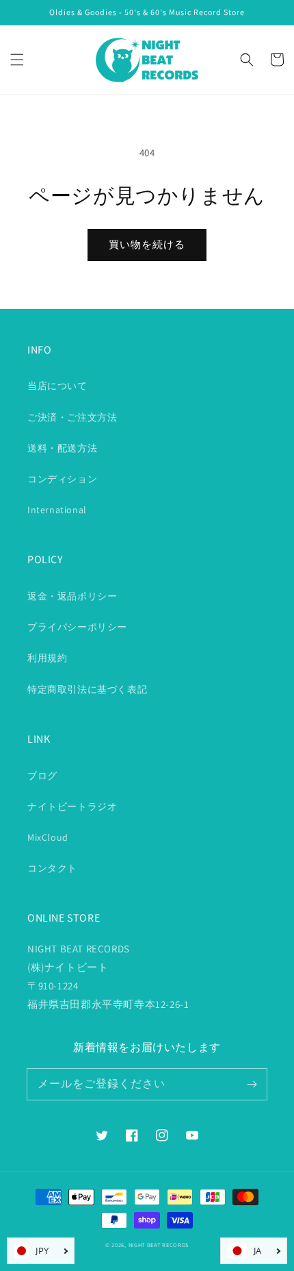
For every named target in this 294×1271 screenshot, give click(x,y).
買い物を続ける (147, 244)
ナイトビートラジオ (72, 806)
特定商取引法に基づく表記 (87, 689)
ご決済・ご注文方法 (72, 417)
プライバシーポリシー (77, 627)
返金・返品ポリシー (72, 596)
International (57, 510)
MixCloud (47, 837)
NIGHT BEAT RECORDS (159, 1244)
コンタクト (52, 868)
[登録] (252, 1084)
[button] (17, 60)
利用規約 (47, 658)
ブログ (42, 775)
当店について (57, 386)
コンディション (62, 479)
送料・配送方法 (62, 448)
